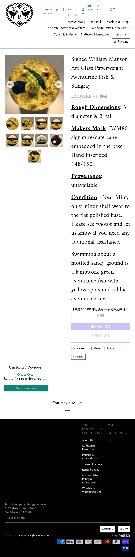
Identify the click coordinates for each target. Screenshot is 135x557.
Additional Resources (95, 35)
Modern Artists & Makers (109, 28)
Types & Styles (64, 35)
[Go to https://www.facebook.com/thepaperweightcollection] (63, 9)
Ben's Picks (95, 22)
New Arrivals (76, 22)
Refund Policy (90, 469)
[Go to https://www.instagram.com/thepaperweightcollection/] (69, 14)
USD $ (98, 7)
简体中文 (90, 7)
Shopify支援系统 (120, 535)
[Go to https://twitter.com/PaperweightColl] (57, 9)
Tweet (80, 348)
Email (80, 356)
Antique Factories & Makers (67, 28)
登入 (83, 11)
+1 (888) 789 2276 (46, 11)
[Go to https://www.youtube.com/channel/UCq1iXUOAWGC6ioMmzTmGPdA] (69, 9)
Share (97, 348)
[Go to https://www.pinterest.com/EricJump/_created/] (75, 9)
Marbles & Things (118, 22)
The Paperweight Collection (32, 535)
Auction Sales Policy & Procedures (90, 479)
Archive (121, 35)
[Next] (58, 84)
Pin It (113, 348)
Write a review (26, 388)
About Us (87, 440)
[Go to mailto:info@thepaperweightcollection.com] (75, 14)
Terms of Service (92, 464)
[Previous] (10, 84)
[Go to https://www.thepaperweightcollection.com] (19, 14)
